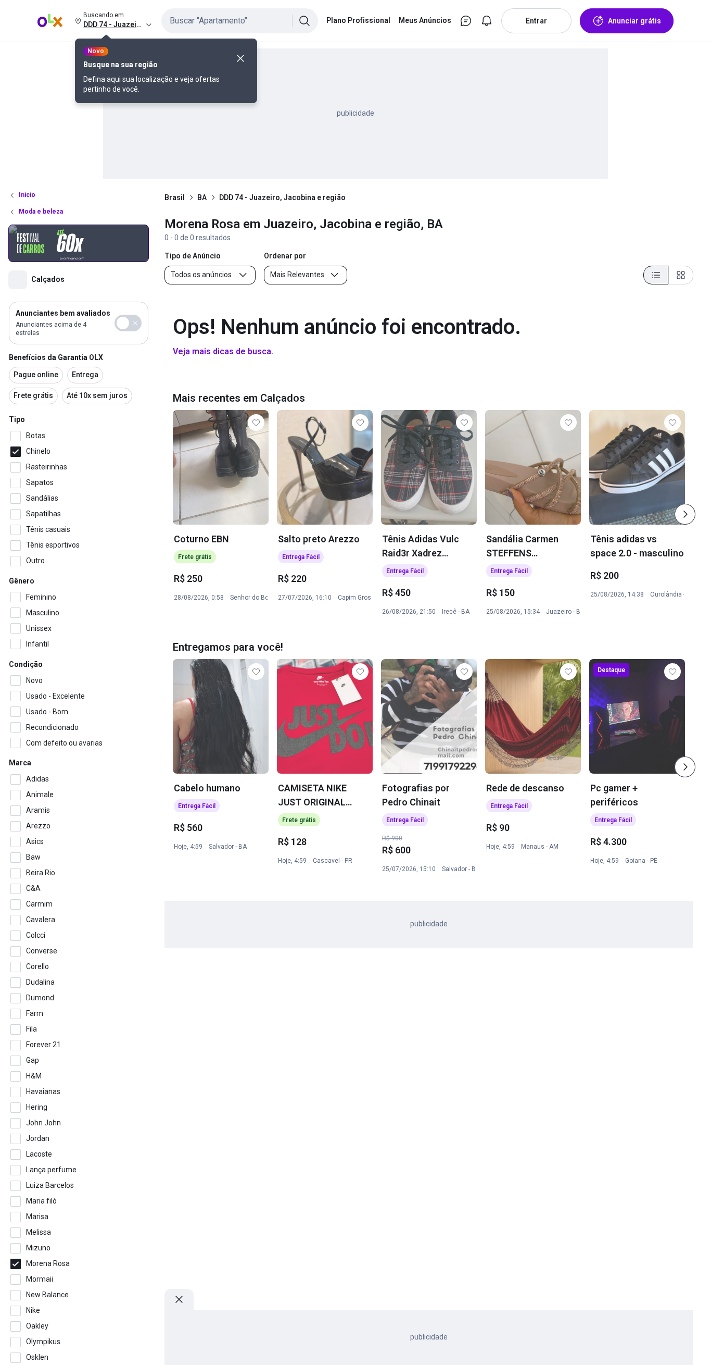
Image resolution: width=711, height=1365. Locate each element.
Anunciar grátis (634, 21)
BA (202, 197)
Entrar (536, 21)
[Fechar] (240, 58)
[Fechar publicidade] (179, 1299)
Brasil (174, 197)
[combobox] (239, 20)
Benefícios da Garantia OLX (56, 357)
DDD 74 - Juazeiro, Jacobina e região (282, 197)
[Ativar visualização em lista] (655, 275)
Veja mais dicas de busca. (223, 351)
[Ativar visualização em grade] (680, 275)
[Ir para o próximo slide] (685, 514)
